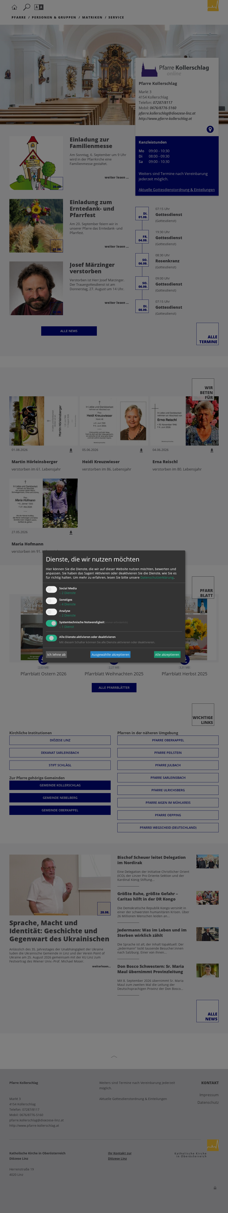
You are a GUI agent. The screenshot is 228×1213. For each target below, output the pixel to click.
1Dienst (66, 627)
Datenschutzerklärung (157, 577)
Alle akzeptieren (167, 654)
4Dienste (67, 604)
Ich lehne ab (56, 654)
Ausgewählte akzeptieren (110, 654)
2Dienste (67, 593)
